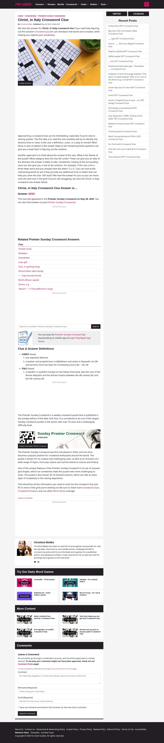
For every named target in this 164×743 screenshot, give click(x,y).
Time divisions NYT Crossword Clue (124, 157)
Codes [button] (84, 4)
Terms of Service (67, 669)
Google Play (73, 337)
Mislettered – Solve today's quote (42, 594)
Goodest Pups (47, 732)
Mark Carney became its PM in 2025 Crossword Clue (124, 138)
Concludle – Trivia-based (44, 579)
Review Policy (99, 729)
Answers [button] (40, 4)
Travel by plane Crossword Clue (122, 131)
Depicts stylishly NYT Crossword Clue (125, 51)
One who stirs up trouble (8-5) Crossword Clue (127, 150)
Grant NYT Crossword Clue (120, 95)
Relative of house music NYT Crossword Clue (126, 125)
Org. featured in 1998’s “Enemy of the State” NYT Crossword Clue (125, 117)
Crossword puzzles (44, 31)
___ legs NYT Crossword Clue (121, 38)
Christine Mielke (26, 24)
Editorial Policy (113, 729)
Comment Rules (25, 664)
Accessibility (140, 729)
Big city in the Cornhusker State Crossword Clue (122, 32)
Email (25, 697)
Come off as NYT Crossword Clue (123, 26)
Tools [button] (103, 4)
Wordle (60, 4)
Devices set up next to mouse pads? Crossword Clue (90, 631)
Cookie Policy (72, 729)
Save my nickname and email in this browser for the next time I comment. (53, 707)
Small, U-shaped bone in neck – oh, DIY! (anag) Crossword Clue (126, 101)
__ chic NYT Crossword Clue (120, 61)
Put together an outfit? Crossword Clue (44, 630)
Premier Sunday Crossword (51, 16)
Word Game (59, 490)
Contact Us (30, 729)
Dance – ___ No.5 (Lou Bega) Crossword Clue (126, 45)
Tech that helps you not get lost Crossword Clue (90, 617)
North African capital (28, 279)
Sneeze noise (24, 248)
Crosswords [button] (71, 4)
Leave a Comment (25, 498)
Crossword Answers (27, 490)
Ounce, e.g (23, 284)
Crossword (30, 16)
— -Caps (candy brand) (29, 275)
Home (20, 16)
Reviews (51, 4)
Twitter (117, 13)
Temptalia (34, 732)
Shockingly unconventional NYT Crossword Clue (122, 109)
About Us (19, 729)
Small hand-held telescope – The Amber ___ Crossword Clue (126, 67)
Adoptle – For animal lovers (88, 580)
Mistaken (22, 253)
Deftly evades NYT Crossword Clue (124, 56)
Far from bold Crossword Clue (122, 144)
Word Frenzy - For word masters (90, 594)
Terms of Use (128, 729)
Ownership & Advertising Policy (50, 729)
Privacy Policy (55, 669)
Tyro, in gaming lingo (29, 266)
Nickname (27, 687)
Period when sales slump (30, 271)
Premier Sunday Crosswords (61, 202)
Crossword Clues (90, 487)
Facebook (138, 13)
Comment (22, 672)
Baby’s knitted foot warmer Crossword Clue (44, 617)
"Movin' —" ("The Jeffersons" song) (35, 288)
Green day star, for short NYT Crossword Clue (126, 89)
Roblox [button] (93, 4)
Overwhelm (24, 257)
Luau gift (22, 262)
